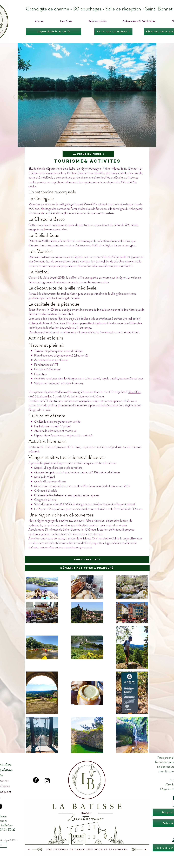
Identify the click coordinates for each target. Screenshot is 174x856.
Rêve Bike (134, 392)
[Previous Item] (14, 96)
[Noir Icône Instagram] (47, 780)
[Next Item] (159, 96)
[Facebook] (36, 780)
